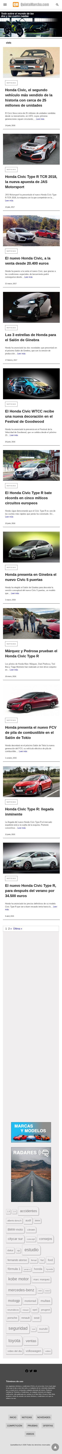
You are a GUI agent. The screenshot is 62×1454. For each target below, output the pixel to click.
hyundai (49, 1269)
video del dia (15, 1351)
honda (38, 1269)
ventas (31, 1341)
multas (45, 1300)
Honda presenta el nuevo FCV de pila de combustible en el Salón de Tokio (30, 732)
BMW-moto (15, 1229)
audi (28, 1220)
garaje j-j (27, 1269)
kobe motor (18, 1279)
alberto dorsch (14, 1220)
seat (36, 1317)
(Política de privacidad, (37, 1386)
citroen (31, 1229)
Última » (17, 928)
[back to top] (55, 1447)
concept (31, 1239)
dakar (10, 1250)
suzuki (43, 1328)
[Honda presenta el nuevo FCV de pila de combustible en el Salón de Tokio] (31, 700)
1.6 (8, 1211)
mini (40, 1291)
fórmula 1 (14, 1269)
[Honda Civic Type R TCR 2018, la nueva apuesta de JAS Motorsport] (31, 149)
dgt (18, 1250)
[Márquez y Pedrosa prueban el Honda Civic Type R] (31, 623)
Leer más (40, 119)
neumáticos (13, 1310)
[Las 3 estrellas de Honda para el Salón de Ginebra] (31, 307)
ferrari (34, 1260)
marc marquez (41, 1279)
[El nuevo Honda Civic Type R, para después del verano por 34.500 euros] (31, 858)
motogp (14, 1301)
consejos (45, 1239)
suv (33, 1329)
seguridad (18, 1328)
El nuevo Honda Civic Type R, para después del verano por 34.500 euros (30, 890)
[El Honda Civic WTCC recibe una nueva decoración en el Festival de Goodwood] (31, 383)
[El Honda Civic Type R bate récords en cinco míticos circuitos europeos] (31, 465)
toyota (14, 1340)
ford (50, 1260)
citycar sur (15, 1239)
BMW (37, 1220)
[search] (57, 4)
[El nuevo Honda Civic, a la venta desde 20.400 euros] (31, 230)
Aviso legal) (48, 1386)
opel (35, 1310)
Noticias (11, 83)
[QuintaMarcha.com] (30, 4)
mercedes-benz (21, 1290)
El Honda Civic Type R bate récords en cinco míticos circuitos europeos (28, 498)
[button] (31, 970)
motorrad (30, 1300)
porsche (12, 1317)
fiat (42, 1260)
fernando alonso (17, 1260)
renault (25, 1317)
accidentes (28, 1211)
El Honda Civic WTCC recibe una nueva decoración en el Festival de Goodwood (29, 416)
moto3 (47, 1291)
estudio (32, 1249)
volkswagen (33, 1351)
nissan (26, 1310)
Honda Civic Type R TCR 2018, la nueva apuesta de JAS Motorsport (31, 182)
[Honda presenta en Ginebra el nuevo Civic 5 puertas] (31, 547)
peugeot (45, 1309)
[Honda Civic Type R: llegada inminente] (31, 781)
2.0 (14, 1211)
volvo (48, 1351)
